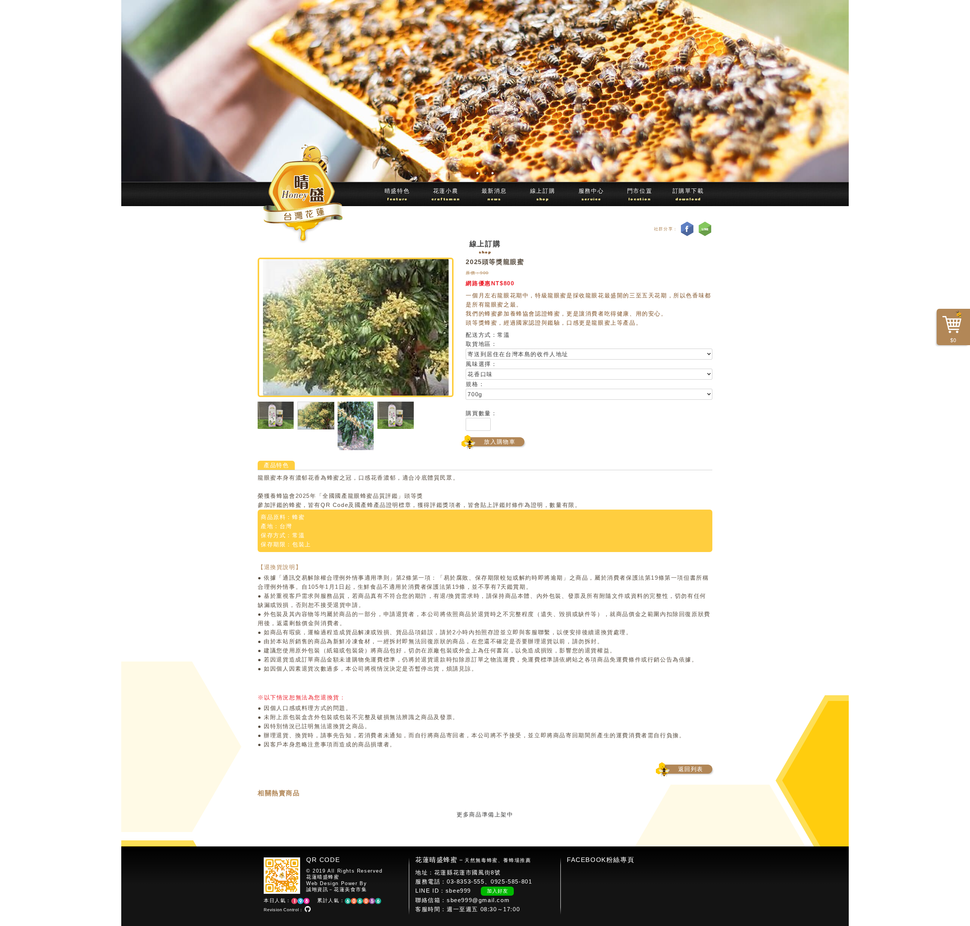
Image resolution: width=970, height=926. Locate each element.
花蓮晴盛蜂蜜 (323, 878)
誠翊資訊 (317, 890)
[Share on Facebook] (687, 228)
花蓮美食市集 (350, 890)
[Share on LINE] (704, 228)
